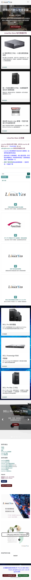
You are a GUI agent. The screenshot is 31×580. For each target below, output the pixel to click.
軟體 (2, 450)
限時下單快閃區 (8, 162)
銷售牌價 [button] (4, 176)
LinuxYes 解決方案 (5, 462)
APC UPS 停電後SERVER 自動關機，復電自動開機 (15, 238)
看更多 (5, 67)
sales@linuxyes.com (7, 148)
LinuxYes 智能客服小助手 (6, 468)
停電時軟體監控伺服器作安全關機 (15, 207)
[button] (28, 177)
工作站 (2, 448)
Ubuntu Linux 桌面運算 (6, 451)
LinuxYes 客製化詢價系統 (6, 465)
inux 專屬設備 (5, 454)
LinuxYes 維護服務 (5, 460)
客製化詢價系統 (8, 466)
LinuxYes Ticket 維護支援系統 (7, 463)
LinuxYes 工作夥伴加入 (6, 471)
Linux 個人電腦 (4, 453)
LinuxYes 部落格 (4, 469)
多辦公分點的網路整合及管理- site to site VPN (15, 299)
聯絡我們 (4, 481)
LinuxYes (3, 466)
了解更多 (15, 424)
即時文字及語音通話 (15, 26)
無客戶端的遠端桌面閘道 (15, 268)
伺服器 (2, 447)
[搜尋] (28, 174)
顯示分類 (4, 180)
